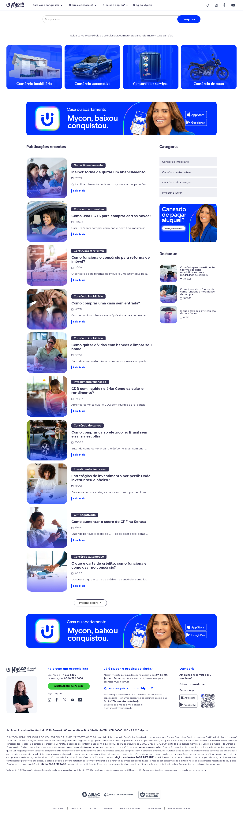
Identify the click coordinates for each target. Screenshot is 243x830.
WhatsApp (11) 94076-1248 (68, 686)
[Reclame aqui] (149, 795)
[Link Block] (208, 5)
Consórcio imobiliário (175, 161)
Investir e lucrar (172, 192)
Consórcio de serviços (176, 182)
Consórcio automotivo (176, 172)
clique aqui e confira (195, 747)
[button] (47, 5)
